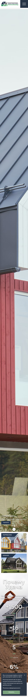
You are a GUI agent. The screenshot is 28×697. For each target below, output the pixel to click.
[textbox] (14, 588)
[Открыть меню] (24, 4)
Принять (11, 692)
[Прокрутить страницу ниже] (14, 529)
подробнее (6, 522)
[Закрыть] (24, 675)
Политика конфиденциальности (11, 688)
